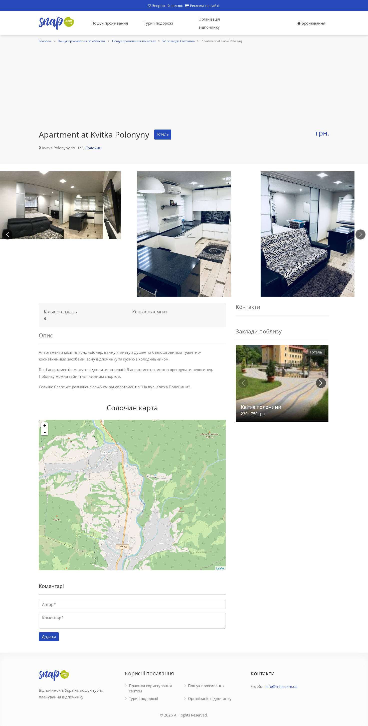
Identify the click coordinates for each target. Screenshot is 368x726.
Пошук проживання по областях (81, 41)
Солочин (93, 147)
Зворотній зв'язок (167, 5)
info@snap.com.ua (281, 686)
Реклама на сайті (204, 5)
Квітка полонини (261, 407)
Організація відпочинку (209, 23)
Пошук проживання (109, 23)
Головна (45, 41)
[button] (360, 234)
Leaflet (220, 568)
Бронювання (313, 23)
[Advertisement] (184, 82)
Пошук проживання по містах (134, 41)
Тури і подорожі (158, 23)
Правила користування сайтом (150, 688)
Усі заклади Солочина (178, 41)
